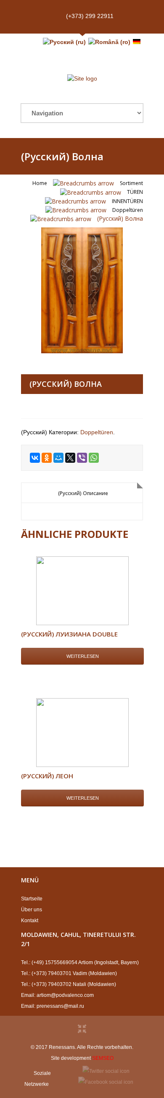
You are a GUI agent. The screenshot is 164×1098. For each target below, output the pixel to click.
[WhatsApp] (94, 458)
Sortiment (131, 183)
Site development (71, 1058)
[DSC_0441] (82, 290)
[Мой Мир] (58, 458)
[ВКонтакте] (35, 458)
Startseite (31, 899)
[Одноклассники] (47, 458)
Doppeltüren (127, 210)
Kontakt (29, 920)
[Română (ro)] (109, 42)
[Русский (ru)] (64, 42)
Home (39, 183)
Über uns (31, 910)
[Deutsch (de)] (136, 42)
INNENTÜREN (127, 201)
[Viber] (82, 458)
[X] (70, 458)
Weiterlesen (82, 656)
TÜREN (135, 192)
